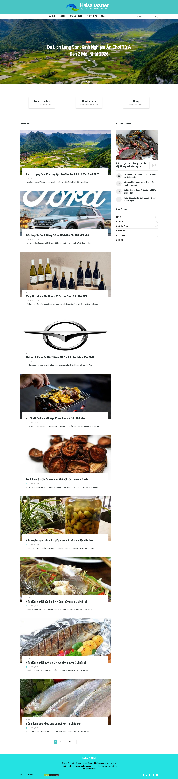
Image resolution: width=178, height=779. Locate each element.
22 (70, 742)
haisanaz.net (39, 775)
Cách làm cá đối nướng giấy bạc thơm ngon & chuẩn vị (56, 662)
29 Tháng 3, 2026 (33, 300)
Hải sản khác (91, 16)
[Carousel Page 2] (89, 81)
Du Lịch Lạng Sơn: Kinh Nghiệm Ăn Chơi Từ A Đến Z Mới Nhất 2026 (62, 174)
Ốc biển (62, 16)
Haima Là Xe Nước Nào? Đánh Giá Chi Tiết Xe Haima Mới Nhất (60, 357)
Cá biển (52, 16)
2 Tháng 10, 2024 (33, 484)
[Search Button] (155, 16)
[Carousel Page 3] (91, 81)
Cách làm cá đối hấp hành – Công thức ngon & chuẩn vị (56, 601)
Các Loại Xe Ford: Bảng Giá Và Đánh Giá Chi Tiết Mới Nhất (58, 235)
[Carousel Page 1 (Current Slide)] (86, 81)
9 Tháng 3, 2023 (32, 606)
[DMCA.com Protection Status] (51, 775)
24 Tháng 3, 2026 (33, 239)
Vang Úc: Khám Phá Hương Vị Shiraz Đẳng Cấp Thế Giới (56, 296)
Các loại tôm (76, 16)
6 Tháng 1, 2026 (32, 423)
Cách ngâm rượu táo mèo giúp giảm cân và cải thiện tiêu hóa (59, 540)
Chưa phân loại (123, 231)
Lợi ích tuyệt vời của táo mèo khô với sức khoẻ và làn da (57, 479)
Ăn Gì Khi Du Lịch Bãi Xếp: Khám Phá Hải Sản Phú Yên (55, 418)
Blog (103, 16)
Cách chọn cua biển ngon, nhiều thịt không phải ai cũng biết (131, 165)
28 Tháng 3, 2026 (33, 178)
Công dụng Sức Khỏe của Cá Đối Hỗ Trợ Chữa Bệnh (54, 723)
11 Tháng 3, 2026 (33, 362)
